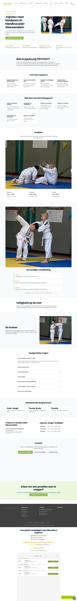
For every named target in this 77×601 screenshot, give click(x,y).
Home (16, 3)
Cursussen (30, 3)
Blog (56, 3)
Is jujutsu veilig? (21, 377)
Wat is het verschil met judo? (25, 391)
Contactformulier (53, 452)
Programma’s (23, 3)
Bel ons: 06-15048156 (40, 452)
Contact (61, 3)
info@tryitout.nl (44, 514)
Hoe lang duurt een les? (23, 372)
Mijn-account (72, 4)
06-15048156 (8, 433)
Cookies (48, 522)
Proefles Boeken (24, 516)
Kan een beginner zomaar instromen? (27, 386)
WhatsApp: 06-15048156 (25, 452)
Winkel (66, 3)
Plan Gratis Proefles (69, 597)
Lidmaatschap (38, 3)
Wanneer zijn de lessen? (23, 367)
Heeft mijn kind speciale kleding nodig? (27, 381)
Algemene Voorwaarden (40, 522)
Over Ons (51, 4)
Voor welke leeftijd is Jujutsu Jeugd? (26, 358)
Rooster (46, 3)
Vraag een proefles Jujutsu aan (14, 38)
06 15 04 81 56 (44, 511)
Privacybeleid (30, 522)
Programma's (24, 509)
